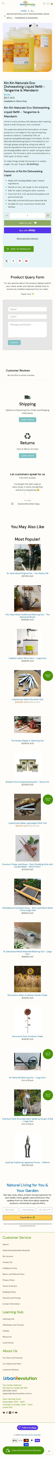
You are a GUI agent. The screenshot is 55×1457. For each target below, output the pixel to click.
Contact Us (7, 1262)
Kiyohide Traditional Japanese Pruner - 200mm (27, 1162)
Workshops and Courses (13, 1325)
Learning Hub (8, 1319)
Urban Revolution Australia (30, 1435)
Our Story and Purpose (12, 1358)
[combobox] (43, 1209)
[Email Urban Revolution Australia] (4, 1413)
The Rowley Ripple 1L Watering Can (27, 740)
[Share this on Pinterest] (19, 260)
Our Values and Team (12, 1364)
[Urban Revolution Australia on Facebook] (7, 1413)
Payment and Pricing (11, 1298)
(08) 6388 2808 (10, 1390)
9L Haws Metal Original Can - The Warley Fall (27, 573)
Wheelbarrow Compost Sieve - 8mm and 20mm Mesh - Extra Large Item (27, 909)
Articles (6, 1331)
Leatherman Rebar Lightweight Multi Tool (27, 823)
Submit (14, 342)
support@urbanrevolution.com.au (17, 1393)
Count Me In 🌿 (27, 1217)
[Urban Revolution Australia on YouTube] (16, 1413)
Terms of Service (10, 1286)
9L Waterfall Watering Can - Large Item (27, 1077)
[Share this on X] (6, 260)
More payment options (27, 238)
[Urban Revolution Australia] (27, 4)
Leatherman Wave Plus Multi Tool (27, 699)
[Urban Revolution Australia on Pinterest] (13, 1413)
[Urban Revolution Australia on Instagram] (10, 1413)
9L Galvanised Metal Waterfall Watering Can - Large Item (27, 952)
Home (24, 11)
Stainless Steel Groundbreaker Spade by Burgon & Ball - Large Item (27, 1120)
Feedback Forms (10, 1268)
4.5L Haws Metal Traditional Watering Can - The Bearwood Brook (27, 615)
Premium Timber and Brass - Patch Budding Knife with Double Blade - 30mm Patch (27, 865)
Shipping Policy (9, 1292)
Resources (7, 1337)
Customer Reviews (11, 1369)
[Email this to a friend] (26, 260)
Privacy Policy (9, 1280)
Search (6, 1244)
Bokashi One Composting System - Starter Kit (27, 782)
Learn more (27, 419)
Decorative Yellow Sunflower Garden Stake (27, 995)
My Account (8, 1256)
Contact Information (11, 1304)
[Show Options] (49, 1209)
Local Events (8, 1343)
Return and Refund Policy (13, 1274)
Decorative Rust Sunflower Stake (27, 1036)
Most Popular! (27, 539)
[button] (25, 493)
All (32, 11)
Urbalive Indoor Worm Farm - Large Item (27, 658)
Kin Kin (7, 94)
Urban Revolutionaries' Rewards (16, 1250)
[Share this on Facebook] (13, 260)
